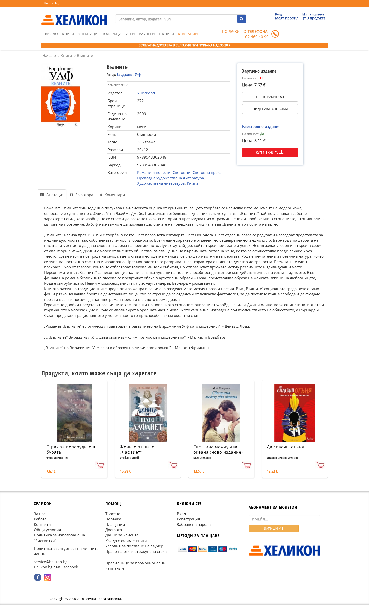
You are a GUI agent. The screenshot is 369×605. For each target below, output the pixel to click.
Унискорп (146, 92)
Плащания (115, 524)
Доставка (113, 529)
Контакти (42, 524)
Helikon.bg (51, 3)
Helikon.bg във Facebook (56, 566)
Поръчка (113, 518)
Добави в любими (273, 109)
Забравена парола (194, 524)
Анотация (54, 194)
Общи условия (47, 529)
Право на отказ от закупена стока (136, 551)
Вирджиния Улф (129, 74)
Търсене (112, 513)
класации (188, 33)
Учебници (88, 33)
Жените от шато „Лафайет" (137, 449)
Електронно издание (261, 126)
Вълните (85, 55)
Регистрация (188, 518)
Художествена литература (161, 183)
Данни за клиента (121, 534)
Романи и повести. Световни (164, 172)
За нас (39, 513)
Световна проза (207, 172)
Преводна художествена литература (170, 177)
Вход (181, 513)
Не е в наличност (270, 96)
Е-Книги (166, 33)
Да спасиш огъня (285, 447)
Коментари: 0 (118, 85)
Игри (130, 33)
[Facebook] (37, 577)
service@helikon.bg (50, 561)
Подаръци (111, 33)
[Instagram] (47, 577)
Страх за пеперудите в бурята (70, 449)
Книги (68, 33)
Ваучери (147, 33)
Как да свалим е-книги (126, 540)
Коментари (114, 194)
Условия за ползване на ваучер (134, 545)
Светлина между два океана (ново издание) (218, 449)
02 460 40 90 (257, 36)
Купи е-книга (267, 152)
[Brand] (74, 15)
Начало (50, 33)
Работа (40, 518)
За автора (83, 194)
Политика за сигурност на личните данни (66, 551)
